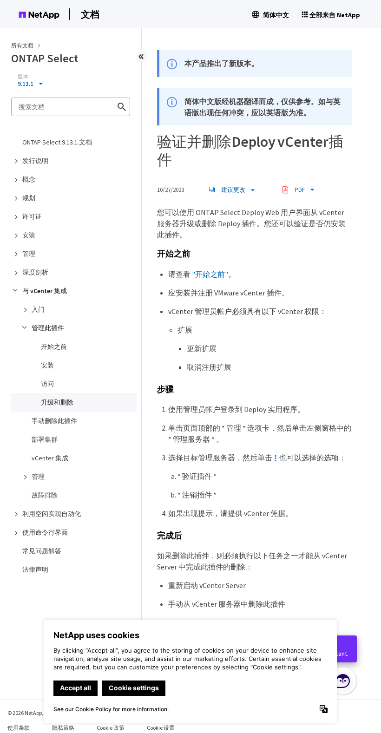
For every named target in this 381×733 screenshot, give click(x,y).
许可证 (32, 216)
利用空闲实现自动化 (51, 514)
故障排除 (45, 495)
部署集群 (45, 439)
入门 (38, 309)
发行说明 (35, 161)
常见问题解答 (41, 551)
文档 (90, 14)
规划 (28, 198)
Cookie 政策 (111, 727)
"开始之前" (210, 274)
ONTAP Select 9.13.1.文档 (57, 142)
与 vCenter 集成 (44, 291)
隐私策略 (63, 727)
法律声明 (35, 569)
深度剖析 (35, 272)
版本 (23, 76)
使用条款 (18, 727)
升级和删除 (57, 402)
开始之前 (54, 346)
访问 (47, 384)
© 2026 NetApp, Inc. (30, 712)
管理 (28, 253)
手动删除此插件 (54, 421)
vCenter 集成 (50, 458)
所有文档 (22, 45)
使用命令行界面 (45, 532)
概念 (28, 179)
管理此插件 (48, 328)
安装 (28, 235)
